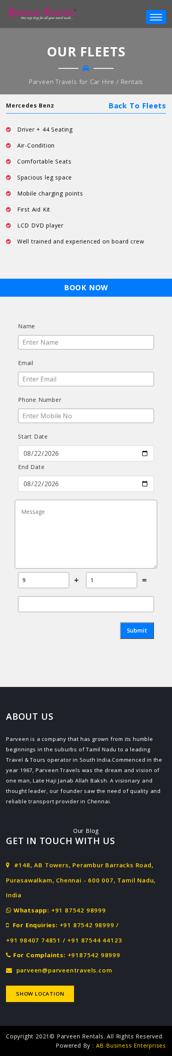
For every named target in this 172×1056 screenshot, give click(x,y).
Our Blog (86, 830)
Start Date (33, 436)
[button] (156, 17)
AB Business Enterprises (131, 1045)
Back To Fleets (137, 105)
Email (26, 363)
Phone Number (40, 399)
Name (26, 326)
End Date (31, 467)
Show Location (40, 993)
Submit (137, 630)
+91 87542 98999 (78, 910)
